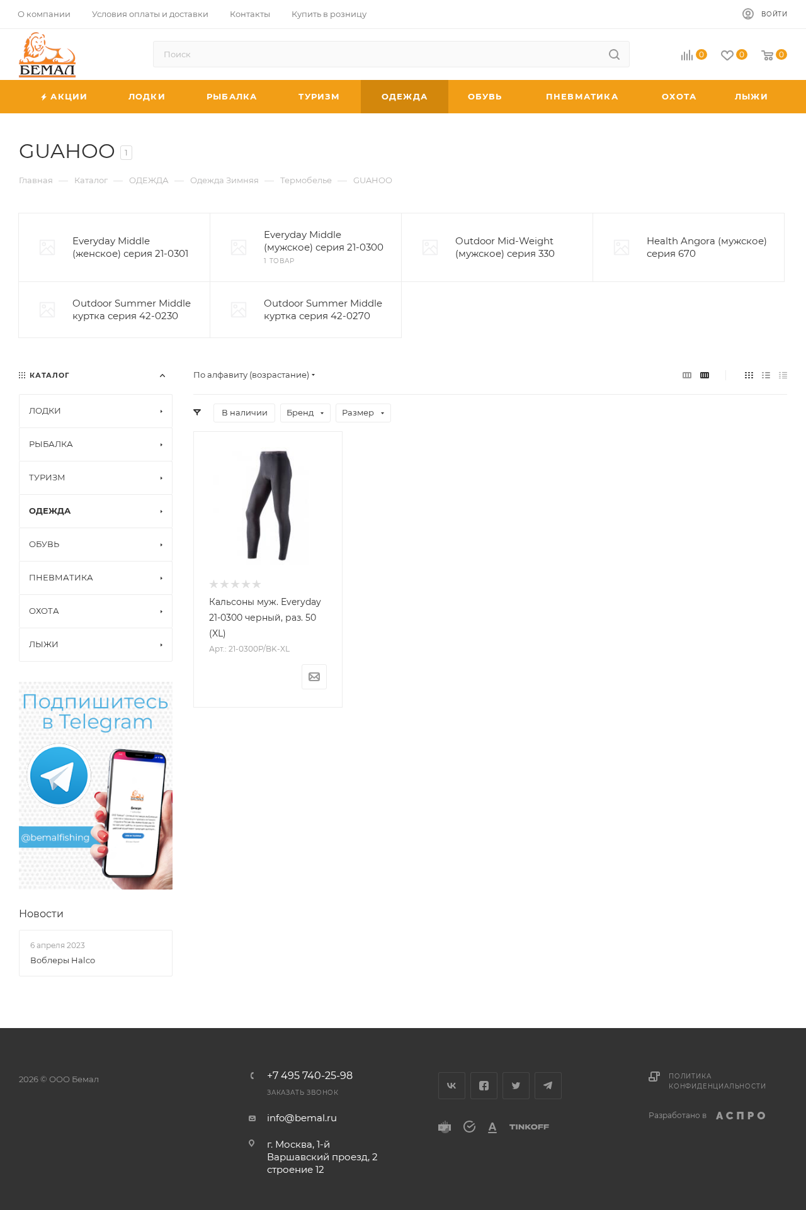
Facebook (483, 1085)
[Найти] (614, 54)
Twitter (516, 1085)
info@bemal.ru (302, 1118)
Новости (41, 914)
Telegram (548, 1085)
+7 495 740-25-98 (310, 1076)
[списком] (766, 375)
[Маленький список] (687, 375)
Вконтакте (451, 1085)
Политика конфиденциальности (717, 1081)
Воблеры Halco (62, 960)
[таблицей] (783, 375)
